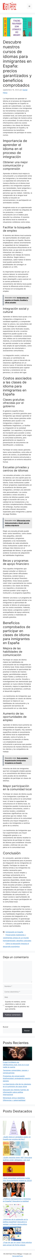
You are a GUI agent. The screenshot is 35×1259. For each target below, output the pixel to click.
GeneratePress (17, 1256)
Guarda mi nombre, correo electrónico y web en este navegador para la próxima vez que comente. (17, 1005)
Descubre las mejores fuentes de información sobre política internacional (16, 1092)
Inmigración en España (14, 932)
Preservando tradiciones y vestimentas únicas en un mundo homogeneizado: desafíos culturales (17, 938)
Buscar (5, 1027)
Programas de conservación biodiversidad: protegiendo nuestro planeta (16, 1078)
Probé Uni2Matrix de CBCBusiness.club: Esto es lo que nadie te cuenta (16, 1064)
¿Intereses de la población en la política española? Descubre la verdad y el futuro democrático (15, 1221)
